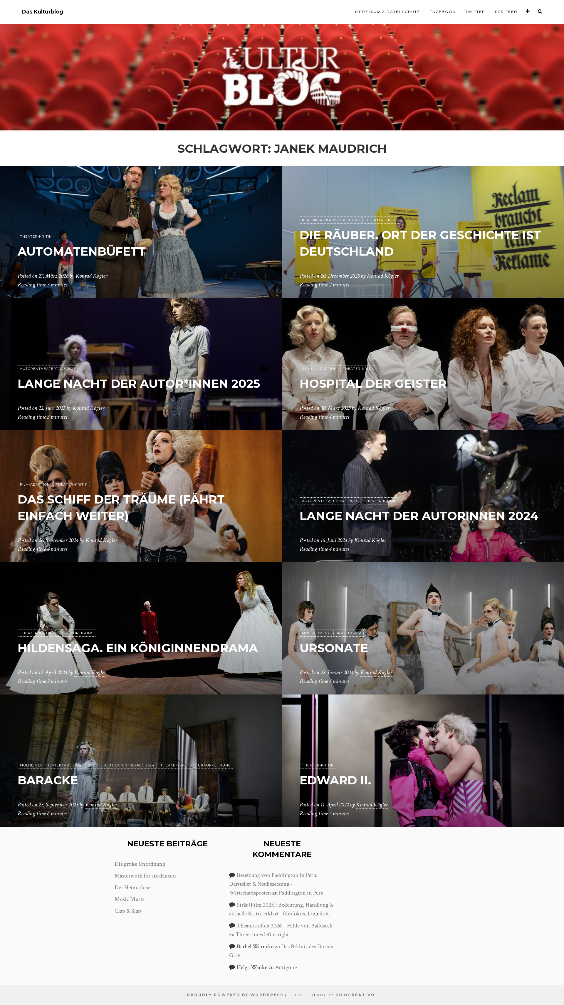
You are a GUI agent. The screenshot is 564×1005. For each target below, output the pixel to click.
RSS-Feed (506, 11)
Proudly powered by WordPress (235, 995)
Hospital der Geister (373, 383)
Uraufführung (214, 765)
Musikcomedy (316, 633)
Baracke (48, 780)
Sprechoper (348, 633)
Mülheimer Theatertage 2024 (51, 765)
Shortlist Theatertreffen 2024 (121, 765)
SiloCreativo (355, 995)
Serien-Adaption (319, 369)
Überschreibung (76, 633)
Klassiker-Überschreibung (331, 220)
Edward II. (335, 780)
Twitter (475, 11)
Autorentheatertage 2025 (47, 369)
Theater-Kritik (36, 236)
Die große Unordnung (140, 864)
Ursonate (334, 648)
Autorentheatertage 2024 (330, 501)
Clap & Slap (128, 911)
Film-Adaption (35, 484)
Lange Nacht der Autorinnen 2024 (419, 516)
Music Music (130, 899)
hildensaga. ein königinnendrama (138, 648)
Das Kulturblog (42, 12)
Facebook (443, 11)
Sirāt (324, 913)
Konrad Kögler (91, 276)
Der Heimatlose (132, 887)
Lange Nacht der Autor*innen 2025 (139, 383)
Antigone (286, 967)
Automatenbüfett (82, 251)
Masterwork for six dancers (146, 876)
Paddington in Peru (301, 893)
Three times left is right (262, 934)
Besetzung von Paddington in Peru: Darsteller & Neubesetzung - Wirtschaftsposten (273, 884)
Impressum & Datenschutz (387, 11)
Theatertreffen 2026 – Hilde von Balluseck (285, 926)
